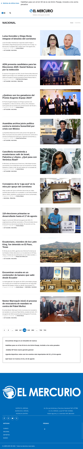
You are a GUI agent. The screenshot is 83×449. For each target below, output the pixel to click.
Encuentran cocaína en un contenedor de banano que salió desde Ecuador (18, 275)
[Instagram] (8, 418)
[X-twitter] (16, 418)
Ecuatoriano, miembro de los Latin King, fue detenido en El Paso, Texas (19, 244)
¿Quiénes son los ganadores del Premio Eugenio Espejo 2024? (18, 96)
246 (16, 330)
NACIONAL (6, 431)
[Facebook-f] (4, 418)
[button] (2, 13)
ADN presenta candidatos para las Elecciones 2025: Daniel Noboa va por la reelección (19, 67)
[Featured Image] (60, 43)
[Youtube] (12, 418)
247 (20, 330)
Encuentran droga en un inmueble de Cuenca (21, 341)
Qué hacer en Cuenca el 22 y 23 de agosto (20, 359)
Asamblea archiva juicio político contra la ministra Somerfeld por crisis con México (18, 126)
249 (28, 330)
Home (71, 22)
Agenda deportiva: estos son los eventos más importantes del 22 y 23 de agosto (33, 354)
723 (45, 330)
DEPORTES (6, 435)
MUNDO (5, 438)
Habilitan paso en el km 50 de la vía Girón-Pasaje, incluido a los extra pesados (32, 345)
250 (32, 330)
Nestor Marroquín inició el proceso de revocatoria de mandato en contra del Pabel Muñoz (19, 303)
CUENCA (5, 428)
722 (41, 330)
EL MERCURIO (6, 446)
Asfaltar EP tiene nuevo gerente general (19, 350)
